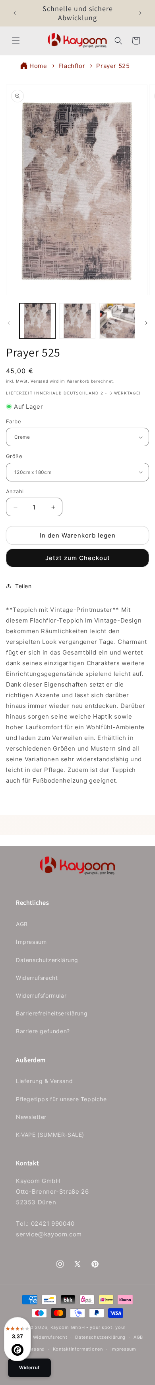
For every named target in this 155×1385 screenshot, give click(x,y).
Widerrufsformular (41, 995)
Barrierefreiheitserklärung (52, 1013)
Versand (39, 381)
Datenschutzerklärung (47, 960)
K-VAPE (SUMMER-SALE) (50, 1134)
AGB (22, 924)
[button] (16, 40)
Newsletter (31, 1116)
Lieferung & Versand (44, 1080)
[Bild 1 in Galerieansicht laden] (37, 321)
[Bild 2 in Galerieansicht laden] (77, 321)
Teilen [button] (23, 586)
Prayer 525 (113, 66)
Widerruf (29, 1367)
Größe (14, 456)
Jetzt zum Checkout (77, 558)
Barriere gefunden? (43, 1031)
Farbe (13, 421)
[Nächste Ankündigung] (140, 13)
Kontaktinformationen (78, 1349)
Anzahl (14, 491)
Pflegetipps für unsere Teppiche (61, 1099)
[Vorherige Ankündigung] (14, 13)
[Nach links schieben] (8, 323)
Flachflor (71, 66)
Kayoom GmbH (67, 1327)
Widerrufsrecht (37, 977)
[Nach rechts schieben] (146, 323)
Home (38, 66)
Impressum (31, 941)
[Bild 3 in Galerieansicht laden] (117, 321)
